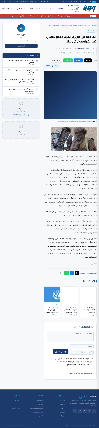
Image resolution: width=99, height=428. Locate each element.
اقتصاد (30, 8)
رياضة (38, 8)
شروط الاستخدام (37, 412)
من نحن (40, 404)
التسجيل (17, 404)
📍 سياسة (91, 30)
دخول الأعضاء (16, 408)
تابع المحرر (21, 46)
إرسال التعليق (60, 351)
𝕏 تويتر (88, 60)
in (75, 411)
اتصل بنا (40, 416)
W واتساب (68, 60)
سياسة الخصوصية (8, 8)
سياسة (44, 8)
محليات (52, 8)
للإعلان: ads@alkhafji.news (21, 115)
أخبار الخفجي (21, 8)
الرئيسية (60, 8)
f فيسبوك (78, 60)
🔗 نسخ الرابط (56, 60)
